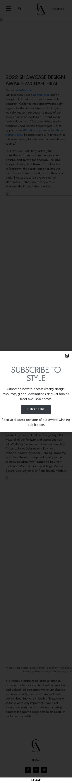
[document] (36, 391)
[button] (67, 355)
